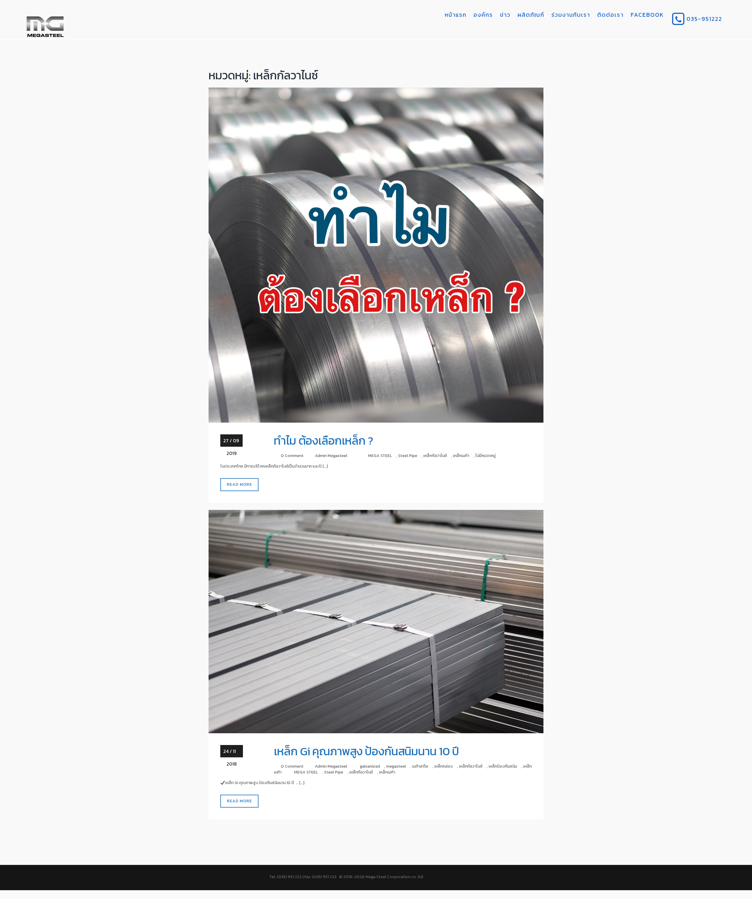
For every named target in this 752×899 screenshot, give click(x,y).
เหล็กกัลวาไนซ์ (435, 456)
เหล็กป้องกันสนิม (503, 766)
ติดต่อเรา (610, 14)
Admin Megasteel (331, 456)
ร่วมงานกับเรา (570, 14)
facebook (647, 14)
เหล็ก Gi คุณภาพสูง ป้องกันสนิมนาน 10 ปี (366, 751)
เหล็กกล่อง (443, 766)
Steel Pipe (407, 456)
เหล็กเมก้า (461, 456)
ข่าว (505, 14)
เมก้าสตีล (420, 766)
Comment (294, 456)
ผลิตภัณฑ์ (531, 14)
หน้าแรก (455, 14)
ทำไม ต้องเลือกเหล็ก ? (323, 440)
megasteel (396, 766)
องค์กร (483, 14)
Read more (239, 484)
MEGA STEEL (380, 456)
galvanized (370, 766)
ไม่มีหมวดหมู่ (485, 456)
